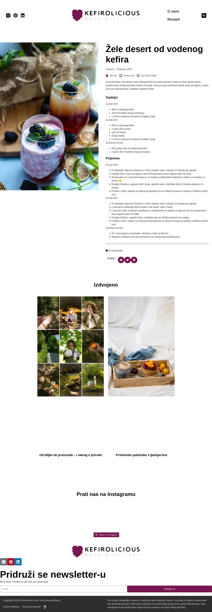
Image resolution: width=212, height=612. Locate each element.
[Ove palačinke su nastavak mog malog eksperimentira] (132, 516)
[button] (204, 15)
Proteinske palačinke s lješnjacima (141, 455)
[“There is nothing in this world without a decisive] (80, 516)
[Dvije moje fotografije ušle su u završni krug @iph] (184, 516)
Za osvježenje (115, 250)
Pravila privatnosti (31, 607)
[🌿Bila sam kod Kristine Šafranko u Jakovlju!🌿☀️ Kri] (28, 516)
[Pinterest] (15, 15)
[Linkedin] (22, 15)
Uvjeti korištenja (11, 607)
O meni (173, 11)
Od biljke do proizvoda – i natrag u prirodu (70, 455)
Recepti (173, 19)
